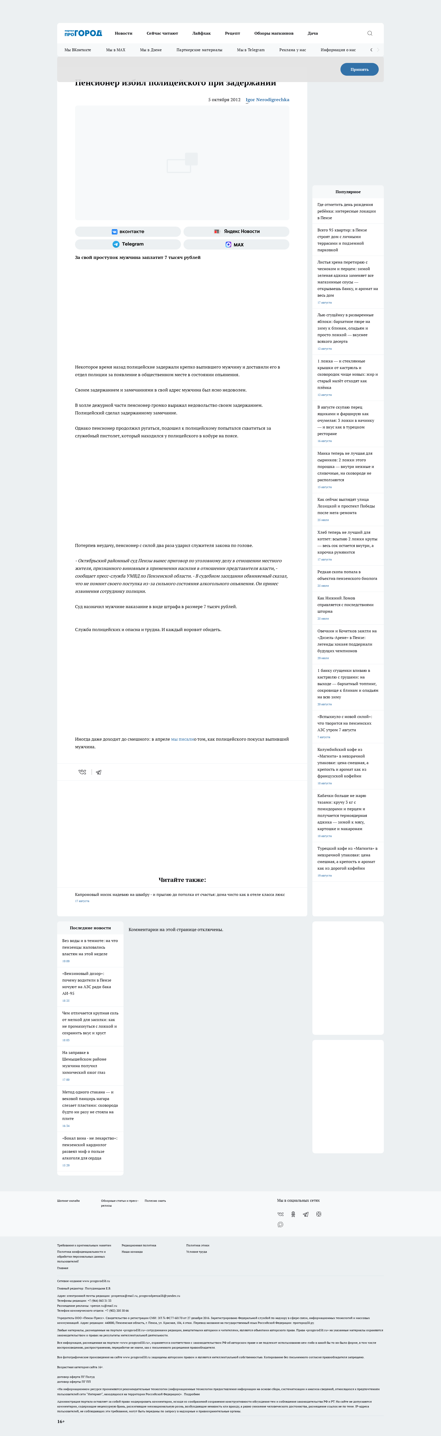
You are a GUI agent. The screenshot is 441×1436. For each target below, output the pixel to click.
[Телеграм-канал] (128, 244)
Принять (360, 69)
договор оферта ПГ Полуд (76, 1377)
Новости (123, 33)
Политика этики (197, 1245)
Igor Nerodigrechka (267, 99)
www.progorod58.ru (96, 1281)
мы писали (182, 739)
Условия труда (196, 1252)
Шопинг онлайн (68, 1201)
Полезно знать (155, 1201)
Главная (62, 1268)
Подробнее (192, 1394)
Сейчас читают (162, 33)
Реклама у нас (292, 49)
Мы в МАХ (115, 49)
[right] (378, 50)
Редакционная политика (139, 1245)
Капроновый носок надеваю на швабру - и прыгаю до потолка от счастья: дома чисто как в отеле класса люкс (180, 897)
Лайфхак (201, 33)
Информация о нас (338, 49)
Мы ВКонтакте (78, 49)
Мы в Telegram (251, 49)
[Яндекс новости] (236, 232)
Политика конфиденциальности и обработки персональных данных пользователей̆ (81, 1256)
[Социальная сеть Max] (236, 244)
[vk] (82, 772)
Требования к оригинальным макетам (84, 1245)
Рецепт (232, 33)
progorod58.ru (134, 1330)
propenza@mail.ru (124, 1296)
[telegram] (100, 772)
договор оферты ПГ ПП (74, 1381)
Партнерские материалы (199, 49)
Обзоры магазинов (273, 33)
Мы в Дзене (151, 49)
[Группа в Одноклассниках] (293, 1214)
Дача (313, 33)
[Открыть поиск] (370, 33)
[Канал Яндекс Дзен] (318, 1214)
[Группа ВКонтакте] (128, 232)
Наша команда (132, 1252)
